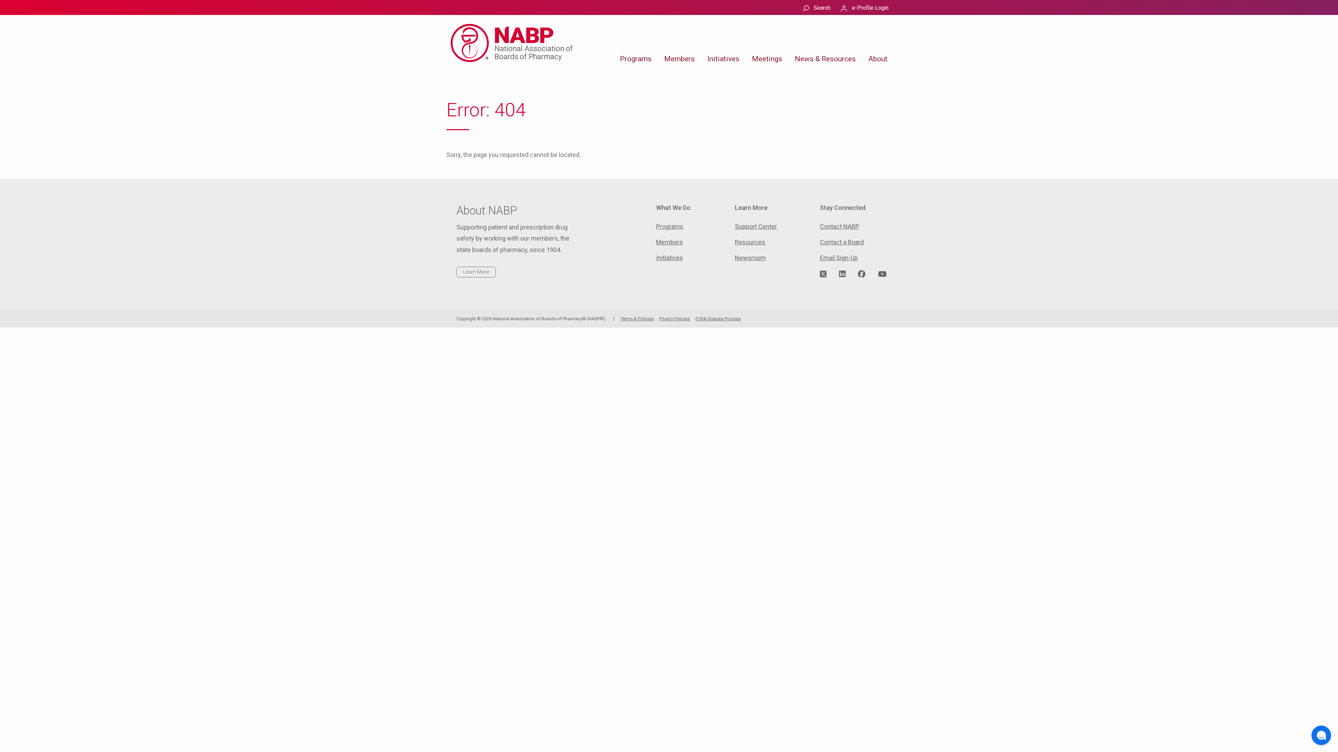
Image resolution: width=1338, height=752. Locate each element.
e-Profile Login (870, 8)
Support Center (756, 226)
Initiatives (723, 59)
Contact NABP (839, 226)
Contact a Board (842, 242)
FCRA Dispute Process (718, 318)
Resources (750, 242)
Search (822, 8)
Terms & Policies (637, 318)
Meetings (767, 59)
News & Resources (825, 59)
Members (679, 59)
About (877, 59)
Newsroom (750, 257)
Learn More (476, 272)
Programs (636, 59)
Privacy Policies (674, 318)
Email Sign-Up (839, 257)
